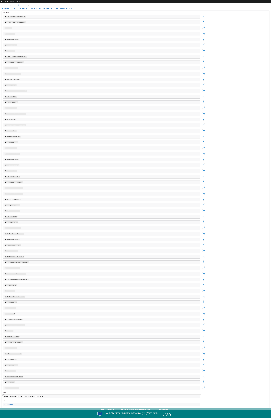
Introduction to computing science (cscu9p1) (15, 325)
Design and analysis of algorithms (13, 210)
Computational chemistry (12, 216)
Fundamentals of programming (13, 79)
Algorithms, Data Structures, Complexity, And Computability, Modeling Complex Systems (38, 8)
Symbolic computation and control (13, 199)
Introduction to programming (12, 39)
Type (3, 400)
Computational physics (11, 130)
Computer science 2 (11, 313)
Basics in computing (11, 50)
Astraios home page (163, 409)
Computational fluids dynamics (13, 165)
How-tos (12, 1)
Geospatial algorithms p (11, 45)
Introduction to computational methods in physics (16, 90)
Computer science (10, 33)
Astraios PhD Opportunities (9, 5)
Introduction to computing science (13, 136)
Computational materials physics (13, 176)
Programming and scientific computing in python (16, 273)
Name (4, 392)
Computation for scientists (12, 222)
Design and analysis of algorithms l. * (14, 353)
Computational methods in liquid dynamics (15, 62)
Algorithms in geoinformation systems (14, 319)
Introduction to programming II (13, 239)
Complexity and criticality (12, 108)
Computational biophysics (12, 68)
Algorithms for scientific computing (14, 245)
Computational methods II (12, 142)
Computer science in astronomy (13, 153)
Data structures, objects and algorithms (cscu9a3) (16, 56)
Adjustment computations (12, 102)
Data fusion (9, 28)
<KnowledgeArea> (8, 404)
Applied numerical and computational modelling (16, 22)
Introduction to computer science (13, 228)
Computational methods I (12, 365)
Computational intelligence (12, 250)
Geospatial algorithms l (11, 85)
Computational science (11, 348)
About (6, 1)
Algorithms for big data (11, 170)
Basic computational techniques (13, 268)
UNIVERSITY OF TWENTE (107, 409)
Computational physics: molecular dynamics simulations (17, 279)
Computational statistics (12, 302)
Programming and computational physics (15, 376)
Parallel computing (10, 290)
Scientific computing (11, 119)
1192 (21, 5)
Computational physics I (11, 96)
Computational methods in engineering (14, 182)
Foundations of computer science (13, 73)
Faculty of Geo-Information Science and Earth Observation (135, 409)
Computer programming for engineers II (15, 188)
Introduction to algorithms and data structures (16, 125)
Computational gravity (11, 308)
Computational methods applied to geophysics (16, 113)
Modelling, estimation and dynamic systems (15, 233)
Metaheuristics (10, 330)
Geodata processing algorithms (13, 205)
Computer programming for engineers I (14, 342)
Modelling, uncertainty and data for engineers (16, 296)
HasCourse (5, 12)
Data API (18, 1)
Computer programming (11, 148)
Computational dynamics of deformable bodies (16, 16)
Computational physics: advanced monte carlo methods (17, 262)
